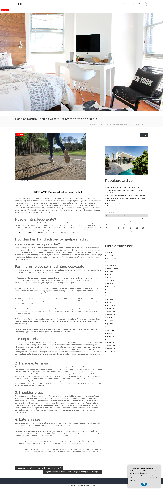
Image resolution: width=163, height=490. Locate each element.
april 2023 (110, 330)
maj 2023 (110, 327)
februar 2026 (111, 259)
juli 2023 (110, 321)
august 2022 (111, 352)
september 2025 (112, 268)
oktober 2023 (111, 311)
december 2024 (112, 290)
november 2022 (112, 342)
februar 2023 (111, 333)
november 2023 (112, 308)
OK (144, 484)
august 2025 (111, 271)
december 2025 (112, 262)
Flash (60, 481)
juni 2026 (110, 256)
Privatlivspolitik (134, 4)
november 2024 (112, 293)
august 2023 (111, 317)
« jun (126, 239)
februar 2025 (111, 287)
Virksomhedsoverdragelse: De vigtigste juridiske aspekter (126, 195)
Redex (20, 3)
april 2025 (110, 280)
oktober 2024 (111, 296)
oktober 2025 (111, 265)
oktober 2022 (111, 345)
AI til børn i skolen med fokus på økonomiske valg (123, 187)
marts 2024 (111, 305)
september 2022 (113, 348)
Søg (106, 131)
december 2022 (112, 339)
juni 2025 (110, 277)
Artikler (100, 124)
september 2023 (113, 314)
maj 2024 (110, 302)
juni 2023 (110, 324)
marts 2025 (111, 283)
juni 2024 (110, 299)
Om (124, 4)
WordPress (74, 481)
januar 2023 (111, 336)
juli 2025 (110, 274)
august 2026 (111, 252)
